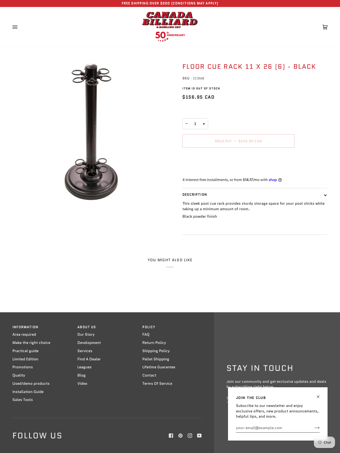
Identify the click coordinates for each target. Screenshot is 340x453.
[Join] (313, 428)
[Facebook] (171, 435)
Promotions (22, 367)
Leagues (84, 367)
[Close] (320, 394)
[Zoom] (91, 132)
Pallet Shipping (155, 359)
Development (89, 342)
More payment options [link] (202, 171)
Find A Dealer (89, 359)
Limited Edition (25, 359)
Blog (81, 375)
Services (84, 350)
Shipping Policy (156, 350)
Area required (24, 334)
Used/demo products (31, 383)
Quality (18, 375)
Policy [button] (148, 327)
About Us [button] (86, 327)
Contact (149, 375)
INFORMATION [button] (25, 327)
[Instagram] (190, 435)
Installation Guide (28, 391)
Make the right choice (31, 342)
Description (194, 194)
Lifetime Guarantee (158, 367)
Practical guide (25, 350)
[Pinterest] (180, 435)
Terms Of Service (157, 383)
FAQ (146, 334)
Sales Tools (22, 399)
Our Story (86, 334)
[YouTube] (199, 435)
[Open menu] (19, 27)
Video (82, 383)
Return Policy (154, 342)
